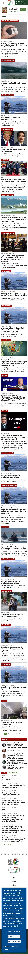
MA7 (14, 878)
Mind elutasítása (14, 937)
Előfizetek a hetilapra (23, 9)
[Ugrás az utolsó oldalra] (22, 734)
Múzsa (14, 885)
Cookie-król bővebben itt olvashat (12, 947)
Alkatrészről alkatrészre (14, 750)
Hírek (14, 881)
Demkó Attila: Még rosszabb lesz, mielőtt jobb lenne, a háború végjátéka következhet (16, 767)
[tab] (4, 773)
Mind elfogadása (14, 941)
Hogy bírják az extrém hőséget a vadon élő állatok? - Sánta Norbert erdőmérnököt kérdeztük (17, 762)
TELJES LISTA (7, 844)
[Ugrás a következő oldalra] (19, 734)
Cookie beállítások (14, 932)
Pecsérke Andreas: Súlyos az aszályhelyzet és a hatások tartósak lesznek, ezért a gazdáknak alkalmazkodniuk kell (17, 745)
